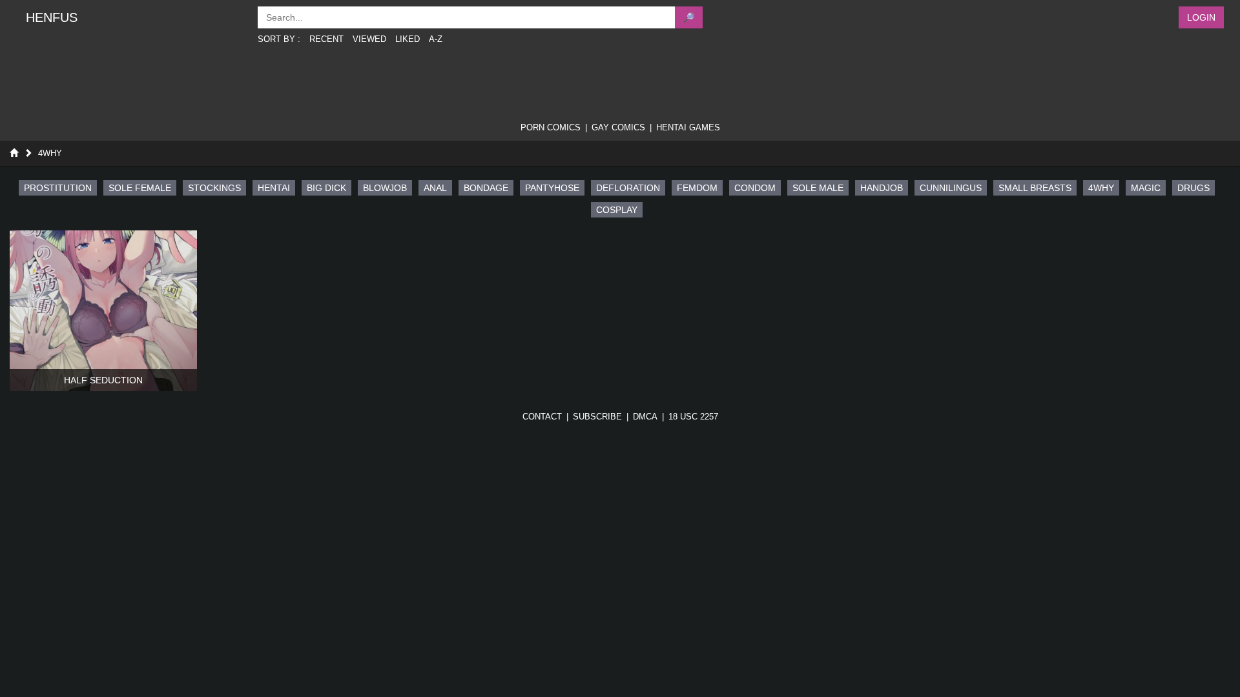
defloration (628, 188)
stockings (214, 188)
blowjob (385, 188)
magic (1146, 188)
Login (1201, 17)
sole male (817, 188)
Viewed (369, 39)
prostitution (58, 188)
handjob (881, 188)
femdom (697, 188)
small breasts (1034, 188)
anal (435, 188)
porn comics (551, 127)
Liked (407, 39)
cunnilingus (951, 188)
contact (542, 416)
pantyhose (552, 188)
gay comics (618, 127)
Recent (326, 39)
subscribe (597, 416)
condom (755, 188)
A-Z (435, 39)
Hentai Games (688, 127)
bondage (486, 188)
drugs (1193, 188)
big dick (326, 188)
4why (50, 153)
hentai (274, 188)
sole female (139, 188)
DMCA (645, 416)
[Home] (13, 153)
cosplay (616, 210)
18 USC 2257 (693, 416)
